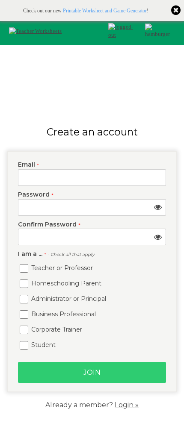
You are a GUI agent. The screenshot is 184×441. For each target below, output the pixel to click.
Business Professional (63, 314)
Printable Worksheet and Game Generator (105, 11)
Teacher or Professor (61, 268)
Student (43, 345)
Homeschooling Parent (65, 283)
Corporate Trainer (56, 329)
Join (92, 372)
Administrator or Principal (68, 299)
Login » (127, 405)
